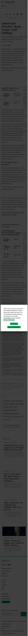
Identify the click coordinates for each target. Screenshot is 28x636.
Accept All (14, 323)
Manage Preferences (14, 327)
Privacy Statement (9, 320)
